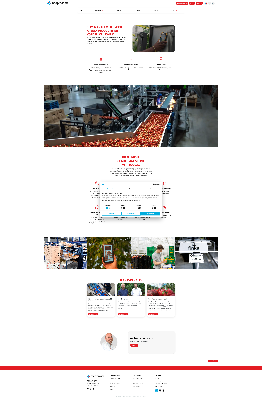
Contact (173, 10)
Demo (210, 361)
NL (213, 3)
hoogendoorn (90, 17)
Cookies (144, 396)
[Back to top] (259, 396)
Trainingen (118, 10)
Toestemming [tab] (110, 189)
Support (192, 3)
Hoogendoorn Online (182, 3)
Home (80, 10)
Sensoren (112, 386)
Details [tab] (131, 189)
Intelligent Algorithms (115, 383)
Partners (138, 10)
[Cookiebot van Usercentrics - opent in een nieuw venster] (154, 184)
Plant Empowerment (138, 383)
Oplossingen (98, 10)
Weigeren (111, 213)
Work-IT (112, 389)
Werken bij (199, 3)
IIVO (111, 381)
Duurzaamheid (136, 381)
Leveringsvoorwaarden (137, 396)
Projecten (156, 10)
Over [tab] (151, 189)
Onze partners (136, 386)
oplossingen (98, 17)
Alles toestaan (150, 213)
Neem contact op (159, 386)
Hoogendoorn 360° (115, 378)
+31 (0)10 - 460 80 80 (92, 385)
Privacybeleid (128, 396)
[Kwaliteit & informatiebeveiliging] (160, 390)
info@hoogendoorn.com (93, 383)
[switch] (123, 208)
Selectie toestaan (131, 213)
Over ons (157, 378)
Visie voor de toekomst (161, 383)
